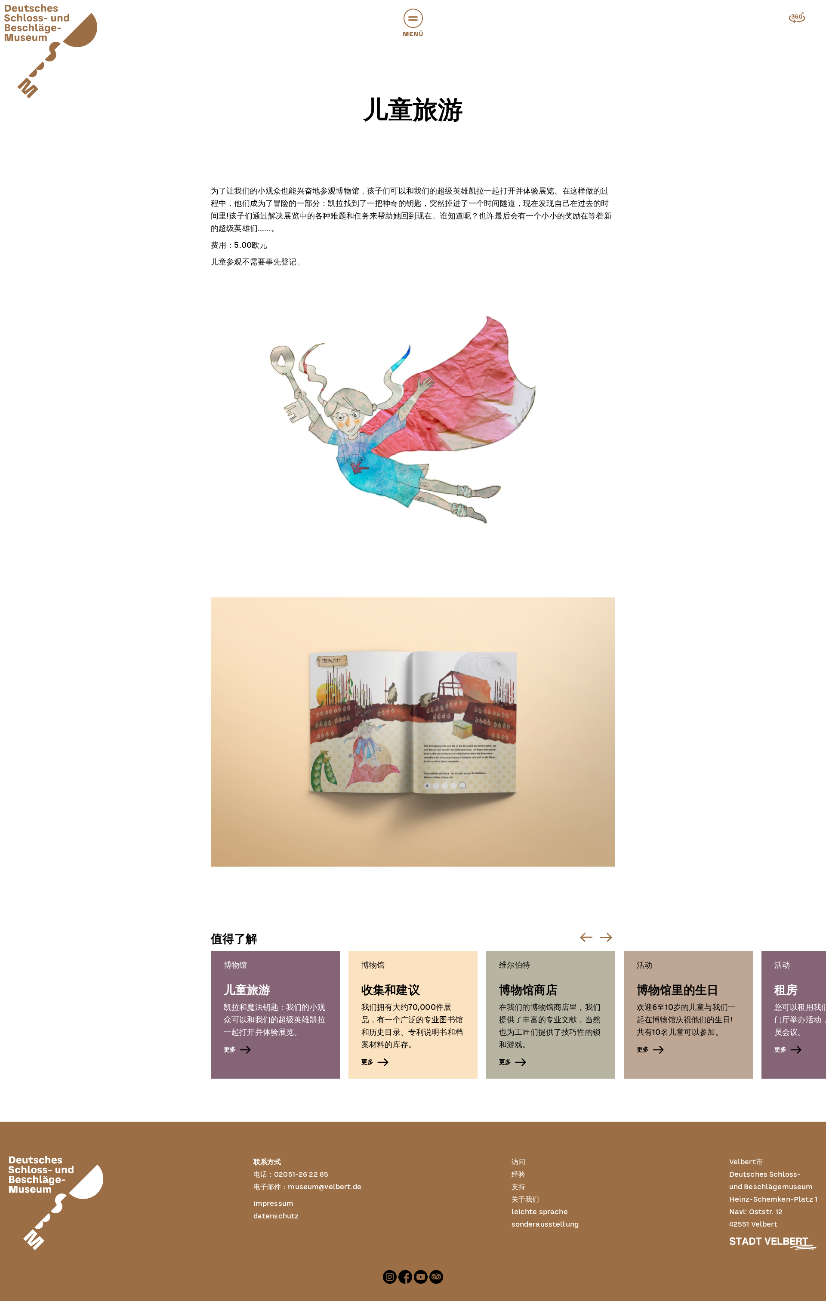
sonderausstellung (545, 1224)
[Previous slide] (586, 937)
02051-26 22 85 (301, 1174)
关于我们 (525, 1199)
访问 (518, 1162)
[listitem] (275, 1015)
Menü (413, 34)
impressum (273, 1203)
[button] (413, 18)
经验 (518, 1174)
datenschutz (276, 1216)
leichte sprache (540, 1212)
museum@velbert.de (324, 1187)
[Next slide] (605, 937)
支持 (518, 1187)
